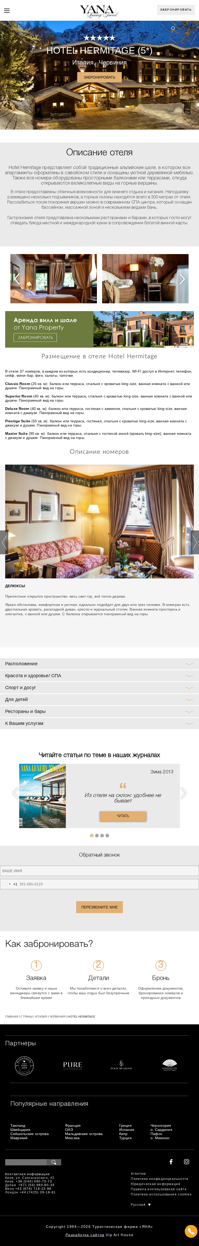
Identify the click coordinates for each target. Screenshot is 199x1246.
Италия (83, 62)
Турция (125, 1138)
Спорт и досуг (20, 687)
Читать (123, 816)
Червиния (113, 62)
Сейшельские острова (29, 1134)
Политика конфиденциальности (159, 1179)
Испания (126, 1130)
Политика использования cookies (161, 1194)
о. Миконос (160, 1138)
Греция (125, 1125)
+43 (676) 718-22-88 (33, 1189)
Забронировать (176, 10)
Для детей (16, 699)
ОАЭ (69, 1130)
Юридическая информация (155, 1184)
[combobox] (8, 884)
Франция (73, 1125)
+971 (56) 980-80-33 (36, 1185)
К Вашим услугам (24, 723)
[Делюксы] (99, 521)
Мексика (72, 1138)
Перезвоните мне (99, 907)
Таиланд (17, 1125)
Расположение (21, 663)
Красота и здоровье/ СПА (33, 675)
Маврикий (18, 1138)
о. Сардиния (161, 1130)
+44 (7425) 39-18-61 (38, 1192)
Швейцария (20, 1130)
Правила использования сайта (159, 1189)
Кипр (123, 1134)
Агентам (138, 1173)
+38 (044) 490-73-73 (34, 1181)
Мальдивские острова (84, 1134)
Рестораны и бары (25, 711)
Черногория (161, 1125)
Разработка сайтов (85, 1235)
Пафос (156, 1134)
